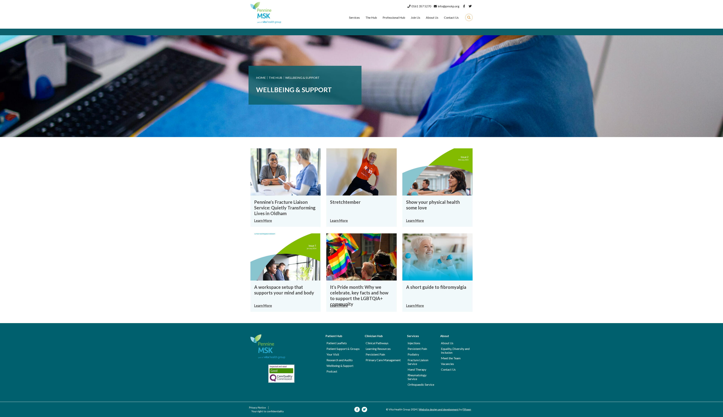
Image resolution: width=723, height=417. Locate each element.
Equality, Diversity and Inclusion (455, 350)
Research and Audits (339, 360)
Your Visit (332, 354)
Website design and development (439, 409)
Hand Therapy (417, 369)
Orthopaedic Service (421, 384)
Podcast (331, 371)
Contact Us (448, 369)
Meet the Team (451, 358)
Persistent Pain (375, 354)
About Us (447, 343)
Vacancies (447, 364)
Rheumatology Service (417, 377)
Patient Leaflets (336, 343)
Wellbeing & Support (339, 365)
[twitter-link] (470, 6)
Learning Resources (378, 348)
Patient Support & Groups (343, 348)
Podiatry (413, 354)
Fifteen (467, 409)
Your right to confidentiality (267, 411)
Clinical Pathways (377, 343)
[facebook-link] (463, 6)
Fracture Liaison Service (418, 362)
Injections (414, 343)
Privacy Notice (257, 407)
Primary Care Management (383, 360)
